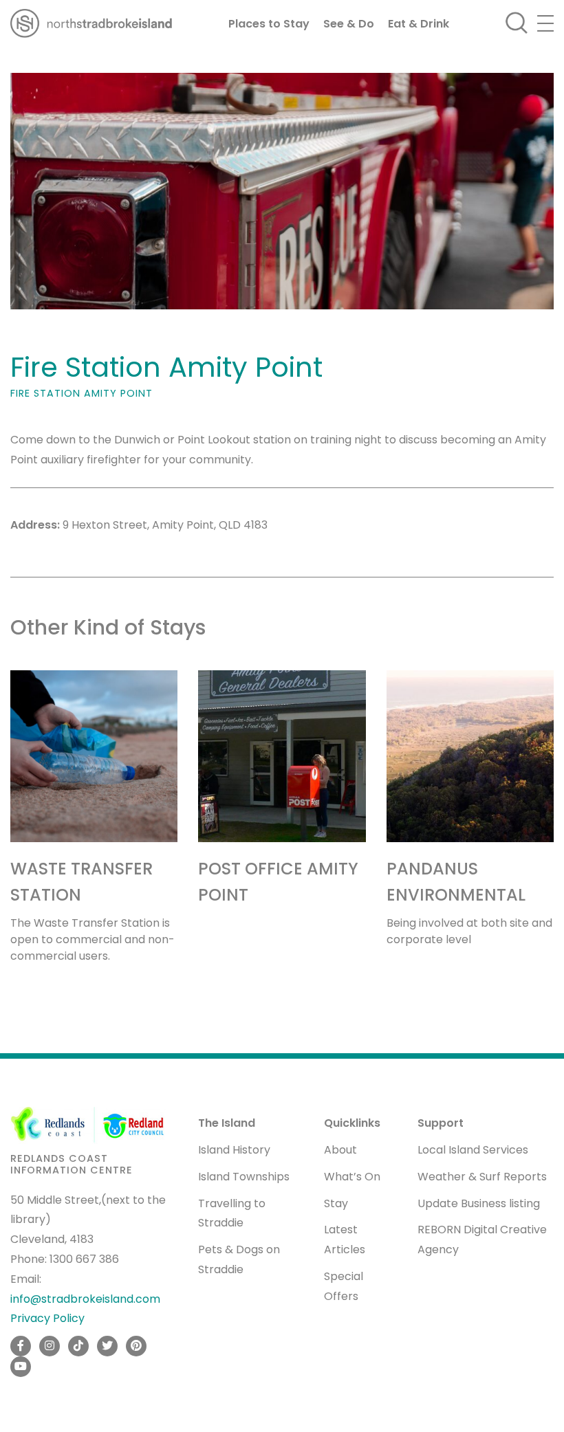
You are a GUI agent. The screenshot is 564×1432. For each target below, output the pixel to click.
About (340, 1150)
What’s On (352, 1177)
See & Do (348, 24)
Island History (234, 1150)
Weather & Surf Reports (482, 1177)
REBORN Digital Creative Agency (482, 1239)
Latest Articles (344, 1239)
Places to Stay (269, 24)
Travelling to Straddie (231, 1213)
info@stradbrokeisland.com (85, 1299)
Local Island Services (472, 1150)
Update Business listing (478, 1203)
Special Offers (343, 1286)
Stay (336, 1203)
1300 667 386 (84, 1259)
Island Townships (244, 1177)
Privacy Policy (47, 1318)
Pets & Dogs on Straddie (239, 1259)
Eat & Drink (418, 24)
